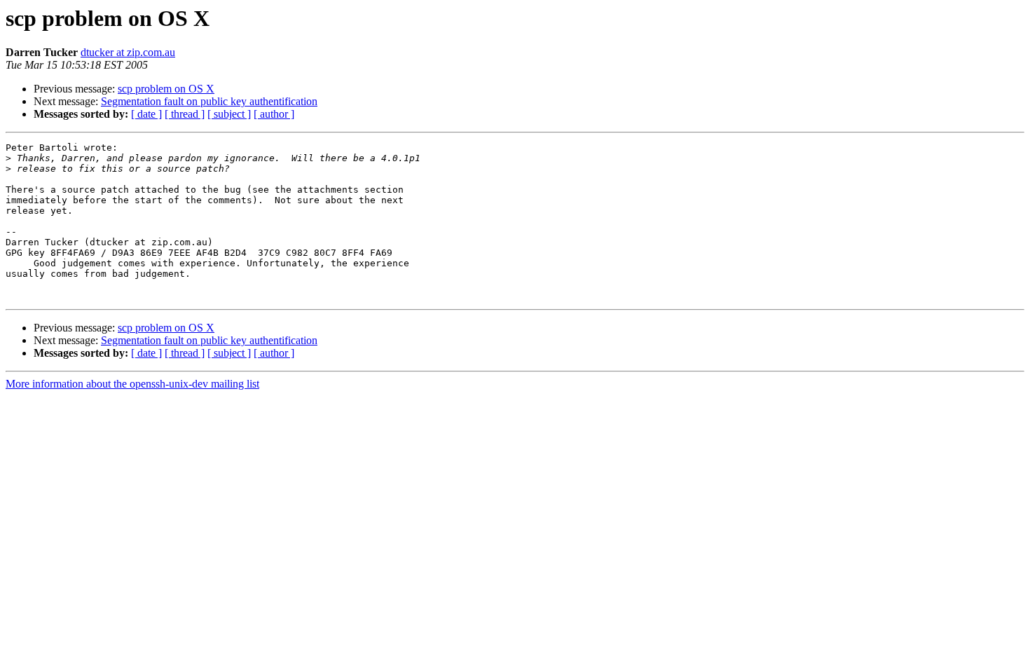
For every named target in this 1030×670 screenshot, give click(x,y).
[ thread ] (185, 114)
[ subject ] (229, 114)
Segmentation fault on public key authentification (209, 101)
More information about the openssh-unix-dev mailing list (132, 384)
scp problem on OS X (166, 89)
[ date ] (146, 114)
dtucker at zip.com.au (128, 52)
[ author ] (274, 114)
